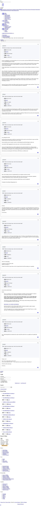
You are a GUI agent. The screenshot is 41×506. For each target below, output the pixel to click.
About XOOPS (7, 15)
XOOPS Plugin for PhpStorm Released (9, 414)
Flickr (4, 495)
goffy (9, 399)
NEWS (4, 23)
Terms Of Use (7, 18)
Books (4, 459)
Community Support (15, 9)
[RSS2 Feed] (23, 502)
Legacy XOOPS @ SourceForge (8, 478)
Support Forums (5, 469)
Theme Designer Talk (15, 10)
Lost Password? (23, 383)
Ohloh (4, 497)
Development (33, 9)
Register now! (17, 383)
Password (2, 378)
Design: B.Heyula (20, 504)
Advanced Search (3, 389)
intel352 (7, 51)
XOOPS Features (8, 17)
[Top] (37, 87)
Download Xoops (6, 466)
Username (2, 376)
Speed (7, 100)
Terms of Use (2, 502)
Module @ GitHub (8, 26)
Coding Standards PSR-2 (7, 479)
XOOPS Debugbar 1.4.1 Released (8, 423)
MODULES (6, 25)
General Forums (9, 9)
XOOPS (5, 14)
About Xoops (5, 450)
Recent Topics (7, 22)
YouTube (4, 496)
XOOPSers (4, 453)
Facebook (4, 493)
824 (8, 55)
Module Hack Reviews (7, 10)
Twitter (4, 498)
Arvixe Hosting (17, 502)
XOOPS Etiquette (6, 454)
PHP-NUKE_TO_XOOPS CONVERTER (11, 304)
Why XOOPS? (7, 16)
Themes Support (28, 9)
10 (38, 342)
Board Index (7, 21)
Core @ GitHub (5, 485)
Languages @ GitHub (6, 477)
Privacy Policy (8, 502)
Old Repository (7, 27)
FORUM (5, 20)
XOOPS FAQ (5, 28)
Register (6, 31)
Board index (5, 35)
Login (6, 30)
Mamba (9, 395)
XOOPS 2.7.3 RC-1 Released (7, 419)
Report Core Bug (5, 489)
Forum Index (3, 9)
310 (8, 103)
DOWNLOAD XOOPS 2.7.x (8, 33)
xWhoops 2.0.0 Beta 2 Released (7, 427)
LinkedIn (4, 494)
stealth (7, 252)
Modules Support (22, 9)
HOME (5, 13)
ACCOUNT (6, 29)
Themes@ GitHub (6, 476)
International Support (6, 470)
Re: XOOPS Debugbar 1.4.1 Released (8, 393)
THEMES (5, 24)
